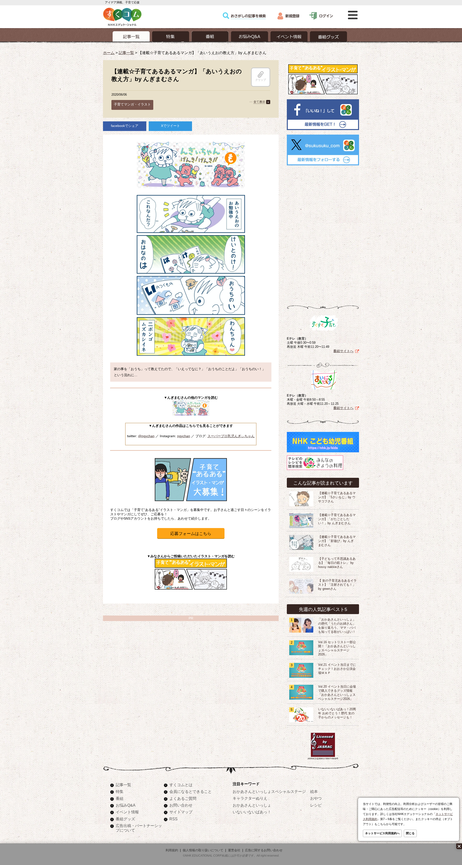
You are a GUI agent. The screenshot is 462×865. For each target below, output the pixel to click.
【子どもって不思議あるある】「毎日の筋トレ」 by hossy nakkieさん (337, 563)
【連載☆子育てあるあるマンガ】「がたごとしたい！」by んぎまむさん (337, 519)
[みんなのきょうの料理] (315, 470)
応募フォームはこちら (190, 533)
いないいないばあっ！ (252, 812)
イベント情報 (127, 812)
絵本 (314, 791)
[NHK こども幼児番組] (323, 452)
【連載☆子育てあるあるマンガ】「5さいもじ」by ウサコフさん (337, 497)
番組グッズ (125, 819)
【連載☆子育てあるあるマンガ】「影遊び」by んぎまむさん (337, 541)
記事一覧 (126, 52)
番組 (119, 798)
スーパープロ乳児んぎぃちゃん (231, 436)
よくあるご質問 (182, 798)
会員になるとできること (190, 791)
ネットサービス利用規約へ (382, 833)
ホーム (109, 52)
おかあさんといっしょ (252, 805)
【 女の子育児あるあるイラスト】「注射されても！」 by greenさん (337, 585)
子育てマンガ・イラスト (132, 104)
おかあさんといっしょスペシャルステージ (269, 791)
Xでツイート (170, 126)
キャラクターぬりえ (250, 798)
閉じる (410, 833)
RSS (173, 819)
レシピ (316, 805)
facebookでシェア (124, 126)
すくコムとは (180, 785)
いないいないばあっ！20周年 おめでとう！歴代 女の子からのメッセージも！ (337, 713)
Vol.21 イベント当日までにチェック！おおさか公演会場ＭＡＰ (337, 669)
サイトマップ (180, 812)
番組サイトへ (343, 351)
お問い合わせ (180, 805)
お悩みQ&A (125, 805)
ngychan (183, 436)
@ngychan (146, 436)
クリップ (260, 79)
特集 (119, 791)
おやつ (316, 798)
